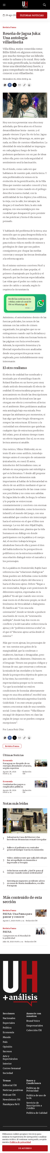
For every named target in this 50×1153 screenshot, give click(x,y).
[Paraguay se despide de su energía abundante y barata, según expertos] (41, 763)
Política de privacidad (20, 1142)
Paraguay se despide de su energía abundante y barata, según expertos (17, 765)
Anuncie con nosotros (33, 1014)
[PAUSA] (41, 930)
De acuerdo (25, 1148)
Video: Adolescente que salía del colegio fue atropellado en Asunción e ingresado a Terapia (27, 860)
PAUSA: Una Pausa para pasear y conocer (17, 915)
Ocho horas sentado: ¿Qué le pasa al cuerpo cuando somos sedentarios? (25, 872)
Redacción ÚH (27, 773)
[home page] (25, 4)
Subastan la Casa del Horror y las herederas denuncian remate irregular (26, 838)
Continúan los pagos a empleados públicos (14, 785)
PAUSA (7, 931)
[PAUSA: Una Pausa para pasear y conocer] (41, 913)
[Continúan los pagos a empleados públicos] (41, 784)
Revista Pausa (9, 27)
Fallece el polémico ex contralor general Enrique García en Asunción (25, 848)
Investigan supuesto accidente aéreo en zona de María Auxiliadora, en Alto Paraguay (26, 883)
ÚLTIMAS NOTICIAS (32, 15)
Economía (7, 760)
